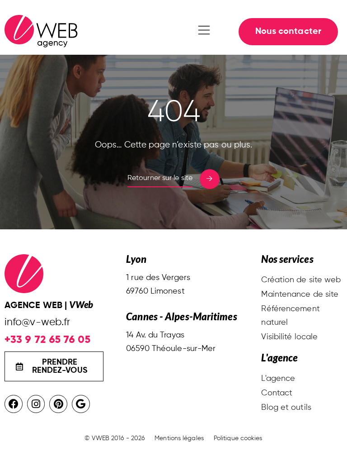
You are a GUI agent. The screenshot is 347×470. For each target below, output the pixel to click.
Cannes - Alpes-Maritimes (181, 316)
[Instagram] (36, 404)
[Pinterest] (58, 404)
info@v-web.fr (37, 322)
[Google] (81, 404)
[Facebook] (14, 404)
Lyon (136, 259)
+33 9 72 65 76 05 (47, 339)
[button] (204, 32)
